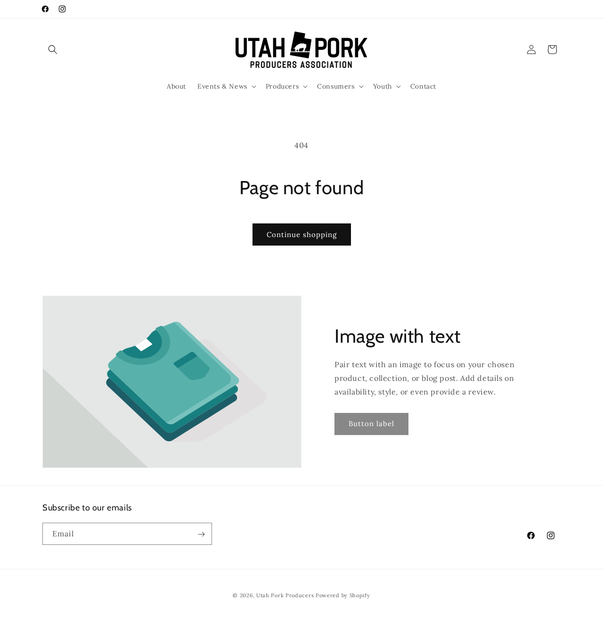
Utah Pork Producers (285, 595)
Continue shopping (302, 234)
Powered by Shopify (343, 595)
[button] (52, 49)
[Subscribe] (201, 534)
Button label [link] (371, 423)
